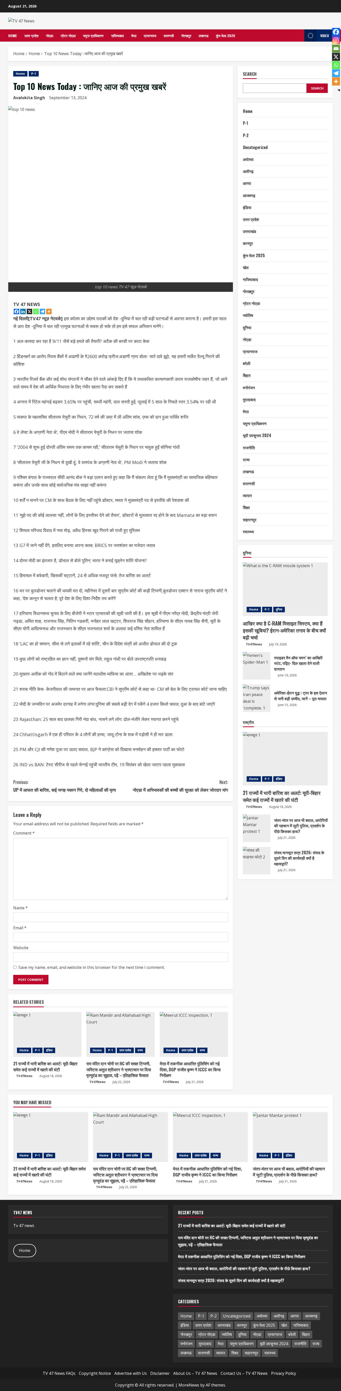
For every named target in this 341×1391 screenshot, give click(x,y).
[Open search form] (299, 35)
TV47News (24, 1076)
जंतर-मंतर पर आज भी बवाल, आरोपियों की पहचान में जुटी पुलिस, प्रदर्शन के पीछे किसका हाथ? (256, 828)
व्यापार (247, 495)
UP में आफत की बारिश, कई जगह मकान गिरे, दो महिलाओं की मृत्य (64, 786)
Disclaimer (160, 1373)
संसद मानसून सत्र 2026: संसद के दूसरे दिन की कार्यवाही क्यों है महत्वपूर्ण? (256, 860)
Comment (24, 833)
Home (12, 35)
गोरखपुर (186, 35)
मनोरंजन (249, 387)
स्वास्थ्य (248, 531)
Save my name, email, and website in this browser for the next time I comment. (91, 967)
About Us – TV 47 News (195, 1373)
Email (19, 927)
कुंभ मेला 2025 (225, 35)
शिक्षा (246, 507)
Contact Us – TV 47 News (244, 1373)
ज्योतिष (248, 315)
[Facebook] (16, 311)
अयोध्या (248, 159)
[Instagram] (336, 40)
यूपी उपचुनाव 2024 (257, 435)
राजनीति (249, 447)
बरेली (246, 363)
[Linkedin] (23, 311)
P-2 (246, 135)
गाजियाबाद (117, 35)
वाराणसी (169, 35)
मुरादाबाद (249, 399)
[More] (49, 311)
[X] (29, 311)
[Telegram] (42, 311)
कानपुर (248, 243)
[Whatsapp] (36, 311)
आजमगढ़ (249, 195)
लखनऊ (203, 35)
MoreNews (188, 1385)
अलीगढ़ (248, 171)
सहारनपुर (249, 519)
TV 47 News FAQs (59, 1373)
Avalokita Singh (29, 97)
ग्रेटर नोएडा (68, 35)
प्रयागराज (150, 35)
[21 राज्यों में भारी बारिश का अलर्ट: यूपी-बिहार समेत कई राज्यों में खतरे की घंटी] (47, 1034)
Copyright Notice (95, 1373)
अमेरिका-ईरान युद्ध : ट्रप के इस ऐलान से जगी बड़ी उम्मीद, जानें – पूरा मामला (256, 698)
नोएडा (49, 35)
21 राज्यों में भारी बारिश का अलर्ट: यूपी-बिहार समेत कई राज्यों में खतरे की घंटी (45, 1066)
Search (250, 74)
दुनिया (247, 327)
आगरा (247, 183)
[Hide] (339, 90)
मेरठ (133, 35)
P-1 (33, 74)
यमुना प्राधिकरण (93, 35)
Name (20, 908)
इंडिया (49, 1050)
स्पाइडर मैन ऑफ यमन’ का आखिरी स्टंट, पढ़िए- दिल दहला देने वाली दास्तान (256, 665)
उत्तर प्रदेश (31, 35)
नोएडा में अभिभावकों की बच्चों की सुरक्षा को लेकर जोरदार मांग (180, 786)
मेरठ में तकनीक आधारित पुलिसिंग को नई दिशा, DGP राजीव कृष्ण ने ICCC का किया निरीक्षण (190, 1069)
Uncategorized (255, 147)
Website (20, 947)
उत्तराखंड (249, 231)
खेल (246, 267)
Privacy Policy (283, 1373)
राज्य (140, 1050)
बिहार (247, 375)
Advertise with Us (130, 1373)
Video (324, 35)
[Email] (336, 49)
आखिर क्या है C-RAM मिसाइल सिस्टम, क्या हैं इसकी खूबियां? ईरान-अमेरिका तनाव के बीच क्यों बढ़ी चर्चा (284, 630)
